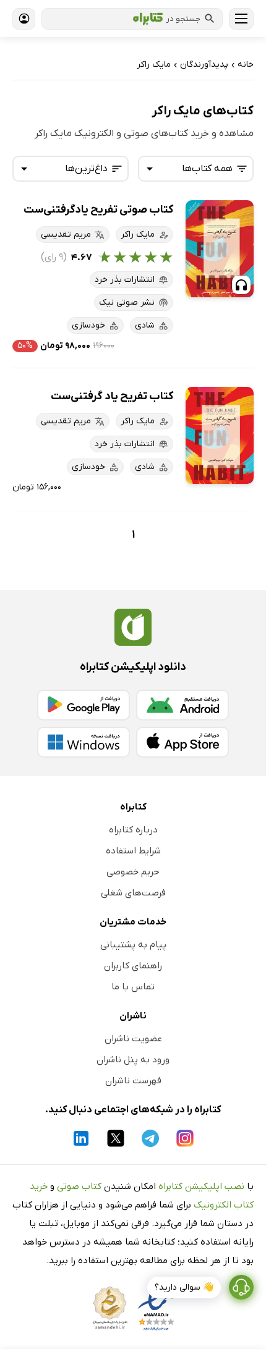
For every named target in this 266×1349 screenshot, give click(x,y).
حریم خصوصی (133, 872)
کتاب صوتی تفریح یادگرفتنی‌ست (98, 210)
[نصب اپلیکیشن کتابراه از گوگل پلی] (83, 705)
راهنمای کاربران (133, 966)
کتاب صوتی (79, 1186)
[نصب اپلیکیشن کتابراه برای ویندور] (83, 742)
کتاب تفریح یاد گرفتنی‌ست (112, 396)
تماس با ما (133, 987)
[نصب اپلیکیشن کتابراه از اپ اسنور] (182, 742)
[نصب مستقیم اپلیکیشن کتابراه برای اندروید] (182, 705)
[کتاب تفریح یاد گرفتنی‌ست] (220, 435)
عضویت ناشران (133, 1039)
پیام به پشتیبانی (133, 945)
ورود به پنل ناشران (133, 1060)
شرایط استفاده (133, 851)
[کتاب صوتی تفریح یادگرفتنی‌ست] (220, 248)
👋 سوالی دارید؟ (184, 1287)
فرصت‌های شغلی (133, 893)
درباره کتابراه (133, 830)
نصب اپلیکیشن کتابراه (201, 1186)
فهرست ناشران (133, 1081)
